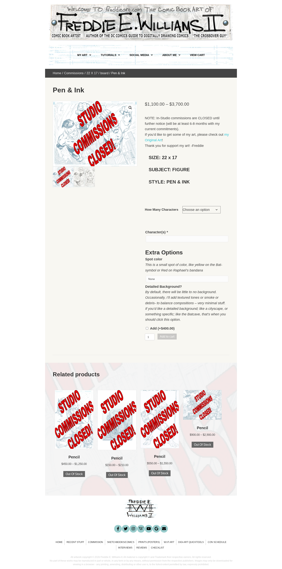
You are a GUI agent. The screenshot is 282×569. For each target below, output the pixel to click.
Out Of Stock (74, 474)
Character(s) (156, 232)
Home (57, 73)
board (104, 73)
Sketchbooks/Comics (120, 542)
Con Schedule (217, 542)
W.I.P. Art (169, 542)
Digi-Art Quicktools (191, 542)
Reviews (141, 547)
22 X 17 (92, 73)
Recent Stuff (75, 542)
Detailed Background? (163, 287)
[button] (130, 107)
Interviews (125, 547)
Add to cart (167, 336)
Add (162, 328)
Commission (95, 542)
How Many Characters (161, 209)
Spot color (153, 259)
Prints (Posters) (149, 542)
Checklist (157, 547)
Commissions (74, 73)
